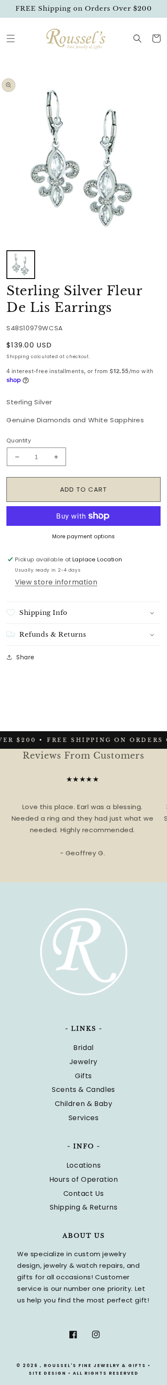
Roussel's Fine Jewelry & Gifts (95, 1365)
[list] (83, 158)
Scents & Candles (83, 1089)
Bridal (83, 1048)
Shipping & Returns (84, 1207)
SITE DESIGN (47, 1373)
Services (84, 1118)
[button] (10, 38)
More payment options (83, 536)
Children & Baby (84, 1104)
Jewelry (83, 1062)
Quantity (18, 440)
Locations (83, 1165)
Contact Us (83, 1193)
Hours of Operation (83, 1179)
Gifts (83, 1076)
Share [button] (25, 657)
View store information (56, 582)
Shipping (18, 356)
